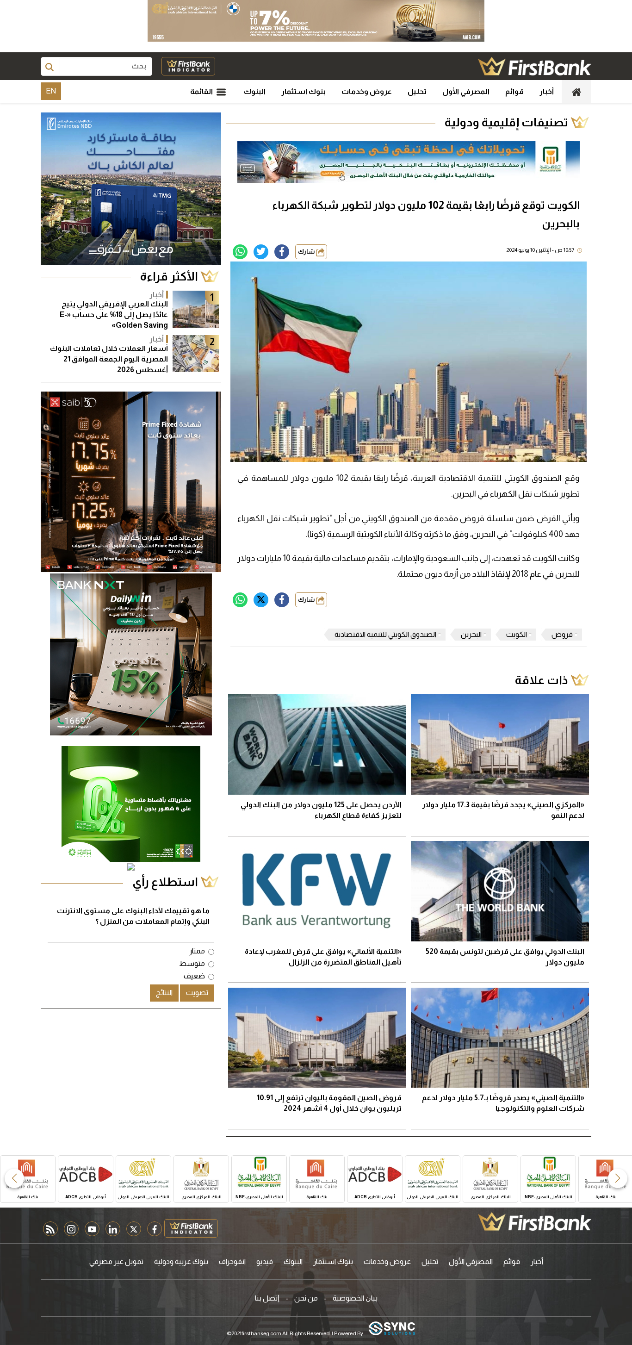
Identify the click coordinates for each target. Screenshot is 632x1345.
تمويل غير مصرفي (116, 1261)
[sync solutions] (392, 1329)
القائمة (202, 91)
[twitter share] (261, 251)
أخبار (546, 91)
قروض (562, 634)
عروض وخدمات (366, 91)
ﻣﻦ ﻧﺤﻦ (306, 1298)
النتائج (164, 992)
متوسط (192, 963)
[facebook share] (281, 251)
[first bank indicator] (188, 66)
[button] (617, 1178)
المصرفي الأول (465, 91)
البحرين (471, 634)
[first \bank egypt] (534, 1221)
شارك (307, 251)
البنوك (255, 91)
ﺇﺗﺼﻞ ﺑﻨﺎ (267, 1298)
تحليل (417, 91)
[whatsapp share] (240, 251)
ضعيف (194, 976)
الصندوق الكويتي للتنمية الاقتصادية (385, 634)
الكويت (516, 634)
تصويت (197, 992)
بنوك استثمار (303, 91)
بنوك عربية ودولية (181, 1261)
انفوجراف (232, 1261)
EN (51, 91)
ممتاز (197, 951)
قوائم (514, 91)
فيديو (264, 1261)
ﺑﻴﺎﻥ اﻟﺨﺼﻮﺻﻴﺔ (355, 1298)
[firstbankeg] (534, 66)
